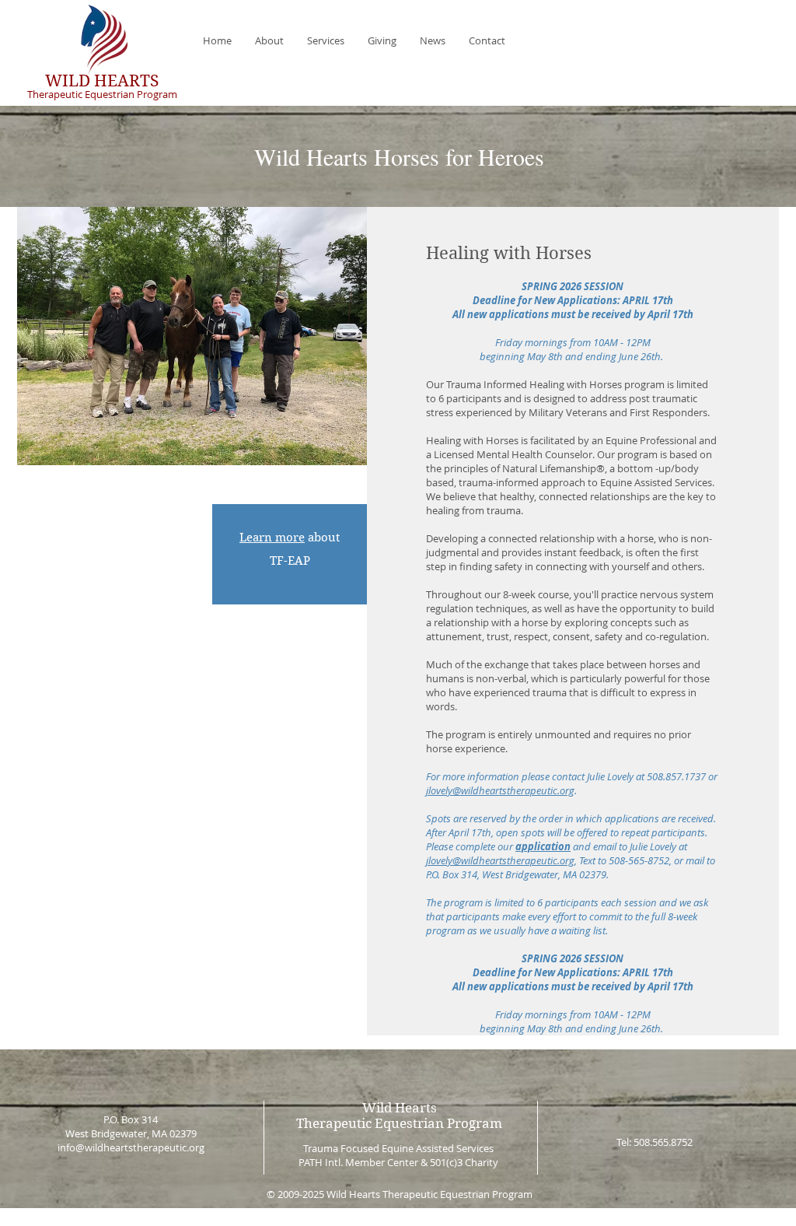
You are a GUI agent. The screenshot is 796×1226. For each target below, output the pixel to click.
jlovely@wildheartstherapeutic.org (500, 790)
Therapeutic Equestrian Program (102, 94)
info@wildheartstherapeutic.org (131, 1147)
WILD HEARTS (102, 81)
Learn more (272, 538)
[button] (269, 40)
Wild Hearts (399, 1108)
